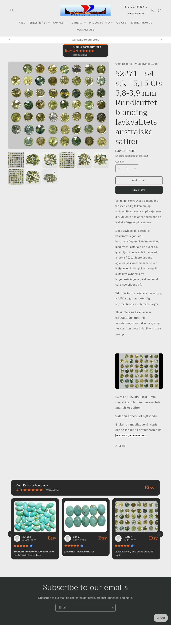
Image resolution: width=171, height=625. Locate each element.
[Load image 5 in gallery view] (84, 160)
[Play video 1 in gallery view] (50, 177)
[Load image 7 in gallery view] (16, 177)
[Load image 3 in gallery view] (50, 160)
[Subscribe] (111, 608)
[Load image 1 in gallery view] (16, 160)
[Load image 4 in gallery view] (67, 160)
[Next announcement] (161, 40)
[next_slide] (160, 534)
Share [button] (122, 446)
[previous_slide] (11, 534)
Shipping (120, 156)
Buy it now (138, 189)
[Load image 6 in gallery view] (101, 160)
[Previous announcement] (9, 40)
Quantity (119, 161)
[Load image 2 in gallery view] (33, 160)
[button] (12, 10)
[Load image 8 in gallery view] (33, 177)
